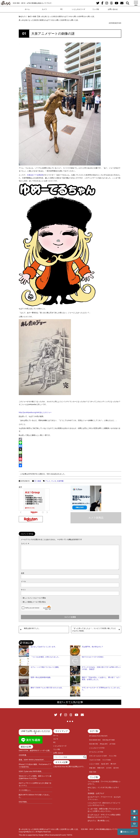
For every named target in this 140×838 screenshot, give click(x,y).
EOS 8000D (95, 740)
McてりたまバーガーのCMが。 (93, 657)
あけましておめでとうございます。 (44, 647)
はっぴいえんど (93, 815)
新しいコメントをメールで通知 (34, 598)
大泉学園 (60, 481)
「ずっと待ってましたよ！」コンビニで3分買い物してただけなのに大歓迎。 (94, 629)
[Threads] (70, 455)
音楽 (92, 772)
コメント (25, 543)
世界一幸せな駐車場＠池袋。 (41, 677)
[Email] (70, 462)
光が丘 (105, 764)
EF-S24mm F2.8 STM (98, 736)
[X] (70, 449)
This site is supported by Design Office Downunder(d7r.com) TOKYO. (45, 835)
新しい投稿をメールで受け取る (34, 602)
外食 (92, 768)
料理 (100, 768)
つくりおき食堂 (93, 781)
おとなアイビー (93, 797)
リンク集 (95, 9)
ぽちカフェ (92, 821)
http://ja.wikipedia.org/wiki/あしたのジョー (35, 412)
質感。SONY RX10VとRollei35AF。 (32, 760)
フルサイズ (94, 760)
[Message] (70, 452)
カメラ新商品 (95, 517)
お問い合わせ (113, 9)
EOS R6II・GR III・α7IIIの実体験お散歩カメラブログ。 (33, 3)
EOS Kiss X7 (109, 740)
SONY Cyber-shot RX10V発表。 (31, 771)
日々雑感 (37, 481)
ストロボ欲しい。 (25, 790)
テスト (112, 756)
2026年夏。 (23, 755)
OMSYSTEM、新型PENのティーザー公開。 (35, 750)
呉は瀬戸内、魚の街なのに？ (92, 647)
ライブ (106, 760)
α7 (112, 744)
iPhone (104, 744)
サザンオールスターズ (98, 756)
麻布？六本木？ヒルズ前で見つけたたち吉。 (47, 688)
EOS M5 (93, 744)
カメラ (44, 9)
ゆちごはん (92, 787)
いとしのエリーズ (78, 9)
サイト (23, 590)
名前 (22, 573)
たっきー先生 (93, 809)
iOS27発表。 (23, 802)
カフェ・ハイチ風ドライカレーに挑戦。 (45, 667)
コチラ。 (82, 767)
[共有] (70, 465)
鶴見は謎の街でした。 (32, 628)
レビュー (94, 764)
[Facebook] (70, 446)
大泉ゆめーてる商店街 (35, 175)
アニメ (47, 481)
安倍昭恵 (91, 793)
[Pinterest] (70, 459)
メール (23, 581)
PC (61, 9)
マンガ (53, 481)
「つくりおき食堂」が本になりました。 (45, 657)
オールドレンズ (96, 752)
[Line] (70, 442)
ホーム (27, 9)
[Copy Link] (70, 439)
